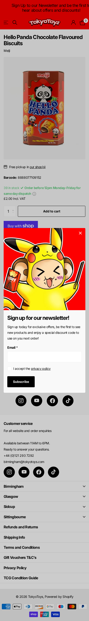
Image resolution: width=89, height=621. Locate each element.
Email (12, 347)
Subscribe (21, 382)
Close (80, 233)
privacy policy (41, 369)
